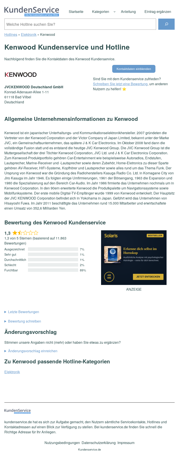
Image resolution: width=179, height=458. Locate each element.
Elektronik (28, 34)
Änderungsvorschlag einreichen (32, 350)
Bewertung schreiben (24, 321)
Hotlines (10, 34)
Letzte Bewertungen (23, 311)
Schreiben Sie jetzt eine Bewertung (120, 83)
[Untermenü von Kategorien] (115, 11)
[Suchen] (166, 24)
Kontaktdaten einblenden (134, 69)
